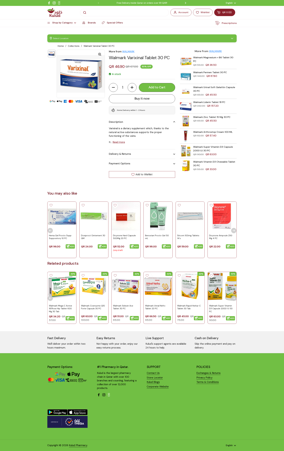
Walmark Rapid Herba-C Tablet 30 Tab (189, 307)
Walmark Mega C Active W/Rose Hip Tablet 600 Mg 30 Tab (60, 308)
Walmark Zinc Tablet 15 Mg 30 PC (211, 117)
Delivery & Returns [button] (120, 153)
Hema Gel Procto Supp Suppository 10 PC (60, 237)
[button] (113, 87)
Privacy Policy (204, 377)
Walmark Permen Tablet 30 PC (210, 72)
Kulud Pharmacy (78, 445)
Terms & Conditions (207, 382)
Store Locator (155, 377)
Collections (73, 46)
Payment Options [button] (119, 163)
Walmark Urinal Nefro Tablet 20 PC (155, 307)
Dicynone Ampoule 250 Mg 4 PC (220, 237)
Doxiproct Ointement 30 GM (93, 237)
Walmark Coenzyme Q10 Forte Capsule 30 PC (93, 307)
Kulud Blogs (153, 382)
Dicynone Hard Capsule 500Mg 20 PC (124, 237)
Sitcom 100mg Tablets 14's (188, 237)
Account (183, 12)
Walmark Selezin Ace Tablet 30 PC (123, 307)
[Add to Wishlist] (51, 205)
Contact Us (153, 373)
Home (61, 46)
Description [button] (116, 121)
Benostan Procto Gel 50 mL (157, 237)
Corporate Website (158, 386)
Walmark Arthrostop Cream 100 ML (213, 132)
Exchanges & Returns (208, 373)
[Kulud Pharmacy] (54, 12)
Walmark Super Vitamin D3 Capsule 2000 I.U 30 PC (221, 308)
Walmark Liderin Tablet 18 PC (209, 102)
